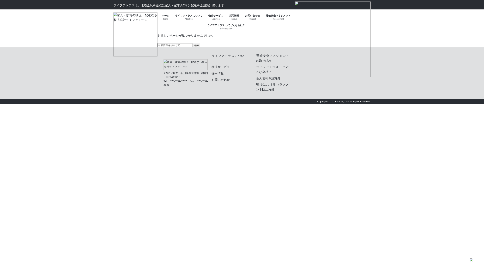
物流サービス (215, 17)
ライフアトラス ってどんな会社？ (226, 25)
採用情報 (234, 15)
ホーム (165, 17)
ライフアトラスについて (188, 17)
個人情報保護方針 (268, 78)
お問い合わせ (252, 17)
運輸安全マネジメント (278, 15)
